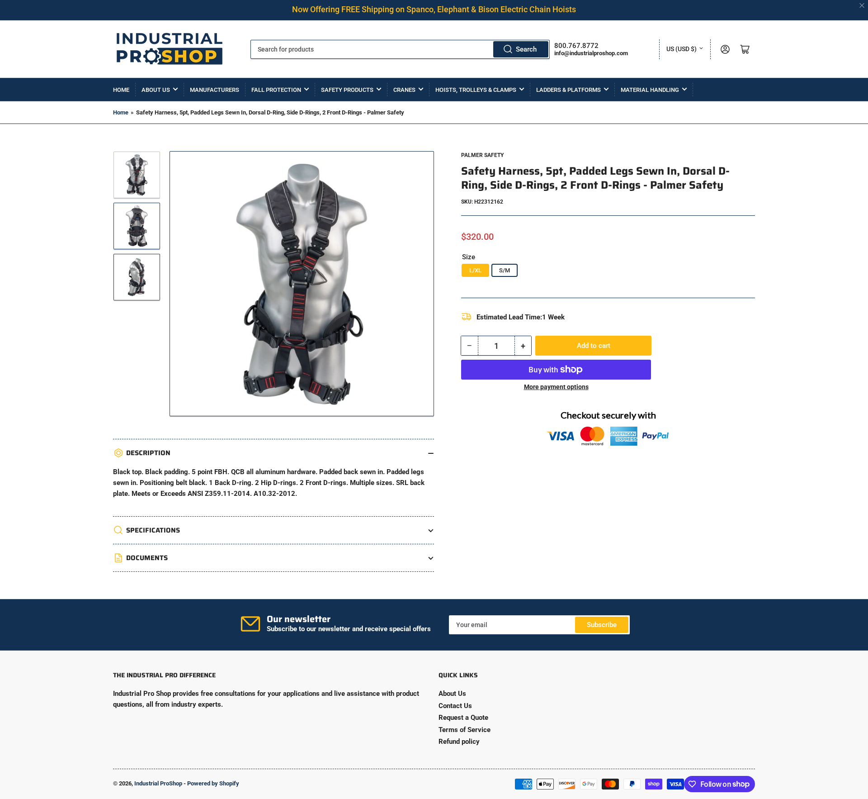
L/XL (475, 270)
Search (526, 49)
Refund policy (459, 741)
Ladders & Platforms (568, 89)
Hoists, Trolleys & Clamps (475, 89)
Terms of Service (465, 730)
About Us (156, 89)
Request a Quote (463, 717)
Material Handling (650, 89)
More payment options (556, 386)
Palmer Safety (482, 155)
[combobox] (400, 49)
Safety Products (347, 89)
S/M (504, 270)
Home (121, 89)
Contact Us (455, 706)
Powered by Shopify (213, 783)
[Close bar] (862, 5)
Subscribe (602, 625)
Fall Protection (276, 89)
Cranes (404, 89)
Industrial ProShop (158, 783)
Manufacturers (214, 89)
